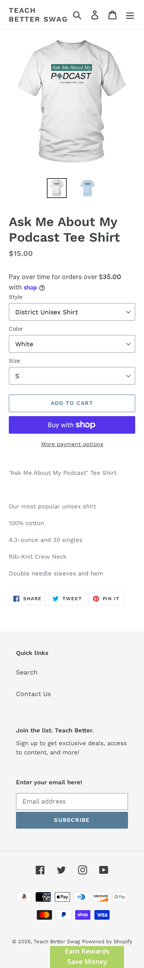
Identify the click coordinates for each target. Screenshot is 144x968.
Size (14, 360)
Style (15, 297)
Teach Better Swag (38, 14)
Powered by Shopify (107, 941)
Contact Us (33, 694)
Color (16, 328)
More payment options (72, 444)
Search (27, 672)
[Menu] (130, 15)
